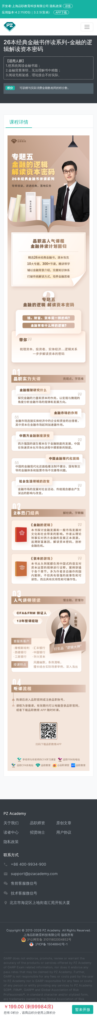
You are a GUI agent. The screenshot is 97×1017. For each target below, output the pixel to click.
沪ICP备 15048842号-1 (51, 944)
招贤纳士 (37, 832)
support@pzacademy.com (34, 873)
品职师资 (37, 822)
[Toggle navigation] (87, 27)
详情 (68, 6)
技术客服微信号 (24, 893)
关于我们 (11, 822)
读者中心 (11, 832)
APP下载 (61, 12)
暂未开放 (82, 1009)
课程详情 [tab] (18, 122)
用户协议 (63, 832)
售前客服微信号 (24, 883)
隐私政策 (11, 841)
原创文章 (63, 822)
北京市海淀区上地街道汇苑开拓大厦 (40, 902)
